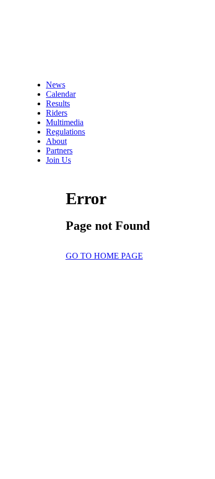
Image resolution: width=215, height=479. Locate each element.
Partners (59, 150)
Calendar (61, 94)
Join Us (58, 159)
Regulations (65, 131)
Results (58, 103)
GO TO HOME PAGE (104, 255)
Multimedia (64, 122)
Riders (56, 112)
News (55, 84)
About (56, 141)
